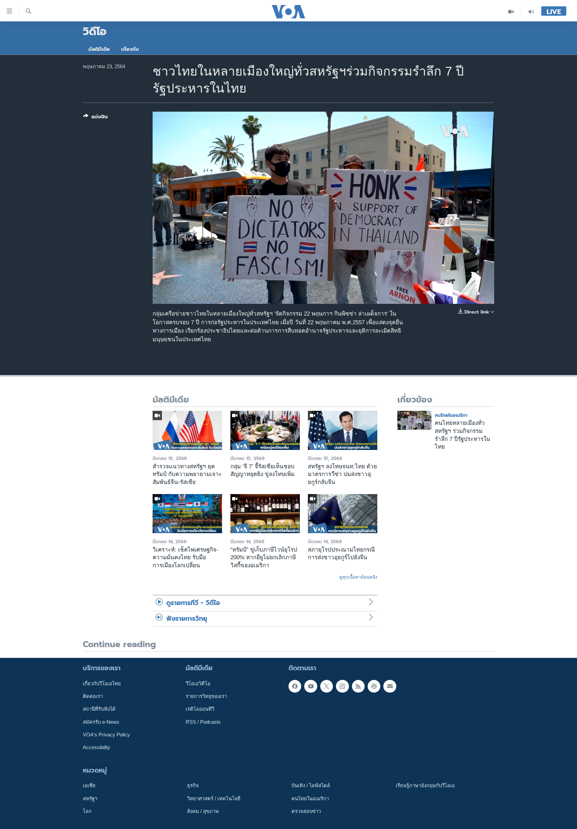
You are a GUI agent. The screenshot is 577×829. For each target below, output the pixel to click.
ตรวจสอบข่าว (306, 811)
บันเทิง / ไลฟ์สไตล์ (311, 785)
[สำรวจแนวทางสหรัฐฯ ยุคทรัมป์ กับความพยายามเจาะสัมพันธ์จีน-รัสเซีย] (187, 430)
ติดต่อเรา (93, 696)
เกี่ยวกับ (130, 49)
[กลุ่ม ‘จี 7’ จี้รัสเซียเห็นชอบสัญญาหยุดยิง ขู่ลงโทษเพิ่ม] (265, 430)
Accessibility (96, 747)
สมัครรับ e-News (101, 721)
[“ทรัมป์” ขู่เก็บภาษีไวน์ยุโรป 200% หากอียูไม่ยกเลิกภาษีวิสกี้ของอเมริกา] (265, 513)
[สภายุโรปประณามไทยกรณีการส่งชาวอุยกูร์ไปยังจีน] (342, 513)
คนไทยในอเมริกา (451, 415)
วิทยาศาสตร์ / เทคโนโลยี (213, 798)
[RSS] (358, 686)
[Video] (511, 11)
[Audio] (531, 11)
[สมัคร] (389, 686)
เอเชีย (89, 785)
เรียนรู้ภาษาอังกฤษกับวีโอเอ (425, 785)
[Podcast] (374, 686)
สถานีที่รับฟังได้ (99, 709)
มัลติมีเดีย (99, 49)
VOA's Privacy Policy (106, 734)
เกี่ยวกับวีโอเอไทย (102, 683)
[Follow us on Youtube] (310, 686)
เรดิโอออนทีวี (200, 709)
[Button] (95, 118)
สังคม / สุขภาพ (203, 811)
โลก (87, 811)
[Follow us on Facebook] (294, 686)
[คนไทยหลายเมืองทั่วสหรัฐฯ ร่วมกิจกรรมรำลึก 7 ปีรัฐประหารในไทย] (414, 420)
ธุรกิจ (193, 785)
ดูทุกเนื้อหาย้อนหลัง (358, 577)
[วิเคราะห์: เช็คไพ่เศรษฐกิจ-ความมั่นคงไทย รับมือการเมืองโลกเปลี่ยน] (187, 513)
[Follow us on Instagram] (342, 686)
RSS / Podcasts (203, 721)
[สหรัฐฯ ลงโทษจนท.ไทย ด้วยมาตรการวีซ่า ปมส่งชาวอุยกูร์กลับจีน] (342, 430)
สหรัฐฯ (90, 798)
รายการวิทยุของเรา (206, 696)
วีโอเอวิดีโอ (198, 683)
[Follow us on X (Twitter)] (326, 686)
